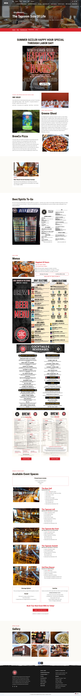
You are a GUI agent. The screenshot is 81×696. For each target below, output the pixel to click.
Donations (24, 1)
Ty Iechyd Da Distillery (31, 3)
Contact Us (32, 1)
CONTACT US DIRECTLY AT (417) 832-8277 (40, 613)
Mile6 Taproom (68, 3)
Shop (28, 1)
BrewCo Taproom (54, 3)
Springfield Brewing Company (22, 3)
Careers (21, 1)
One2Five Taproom (61, 3)
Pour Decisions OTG (46, 3)
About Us (16, 1)
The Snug (39, 3)
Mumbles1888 (74, 3)
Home (13, 1)
